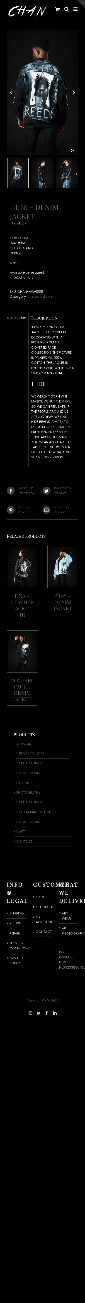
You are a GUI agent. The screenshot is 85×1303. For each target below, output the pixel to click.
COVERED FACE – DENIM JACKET (22, 689)
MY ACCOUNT (43, 919)
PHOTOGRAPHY (28, 792)
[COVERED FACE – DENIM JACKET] (22, 633)
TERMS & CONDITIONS (17, 946)
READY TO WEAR (32, 753)
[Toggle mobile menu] (75, 9)
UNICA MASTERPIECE (35, 811)
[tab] (16, 318)
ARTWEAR (23, 743)
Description (16, 317)
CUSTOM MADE (31, 772)
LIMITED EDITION (31, 763)
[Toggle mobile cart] (57, 9)
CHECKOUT (43, 907)
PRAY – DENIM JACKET (62, 602)
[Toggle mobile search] (66, 9)
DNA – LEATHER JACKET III (22, 605)
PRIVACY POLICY (16, 960)
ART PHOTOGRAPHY (69, 931)
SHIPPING (17, 913)
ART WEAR (66, 916)
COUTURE (26, 782)
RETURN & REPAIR (15, 928)
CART (20, 831)
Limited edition (39, 296)
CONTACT (24, 841)
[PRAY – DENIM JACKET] (62, 548)
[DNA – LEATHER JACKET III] (22, 548)
